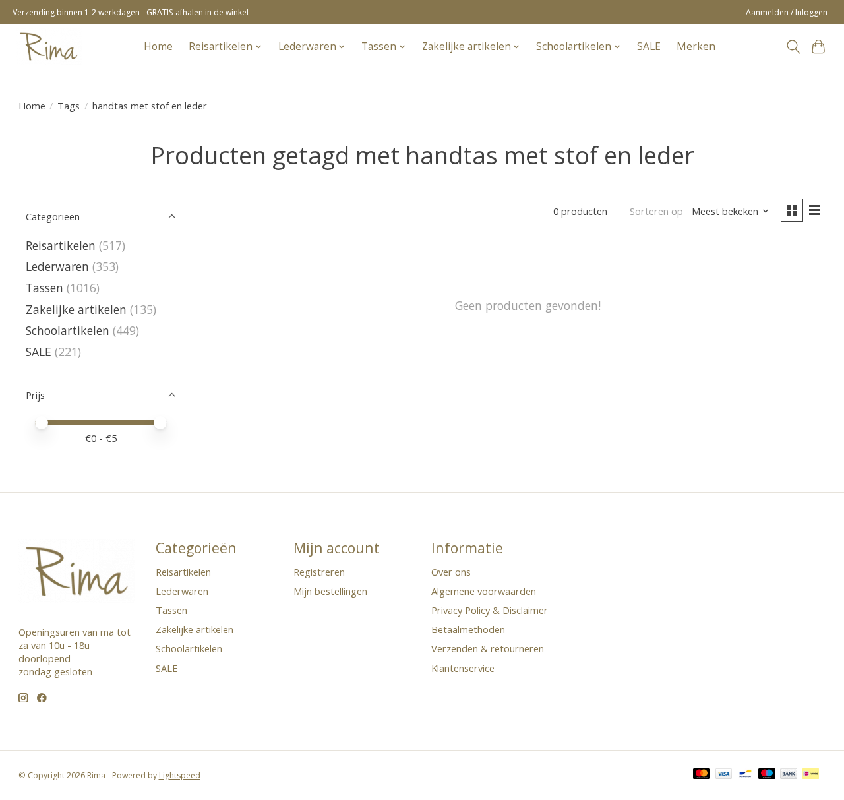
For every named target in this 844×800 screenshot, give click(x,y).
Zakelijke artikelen (76, 309)
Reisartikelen (61, 245)
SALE (649, 46)
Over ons (451, 571)
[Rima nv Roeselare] (49, 46)
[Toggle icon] (792, 47)
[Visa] (724, 775)
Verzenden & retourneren (487, 648)
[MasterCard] (701, 775)
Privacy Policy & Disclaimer (489, 610)
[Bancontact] (745, 775)
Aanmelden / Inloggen (787, 12)
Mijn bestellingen (330, 591)
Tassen (44, 287)
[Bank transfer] (788, 775)
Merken (696, 46)
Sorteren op (656, 211)
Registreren (319, 571)
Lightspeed (179, 775)
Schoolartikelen (67, 330)
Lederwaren (57, 266)
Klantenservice (463, 668)
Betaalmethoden (468, 629)
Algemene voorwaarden (483, 591)
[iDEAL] (810, 775)
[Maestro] (766, 775)
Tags (68, 105)
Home (158, 46)
